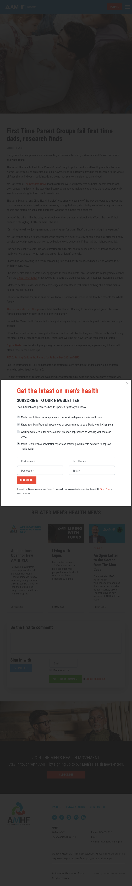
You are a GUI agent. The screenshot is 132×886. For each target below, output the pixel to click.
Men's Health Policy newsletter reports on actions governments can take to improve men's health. (66, 446)
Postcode (27, 470)
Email (76, 470)
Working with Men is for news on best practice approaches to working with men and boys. (66, 434)
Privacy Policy (105, 489)
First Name (28, 461)
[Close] (127, 383)
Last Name (79, 461)
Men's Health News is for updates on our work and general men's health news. (62, 417)
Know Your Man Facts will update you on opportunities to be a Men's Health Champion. (67, 424)
